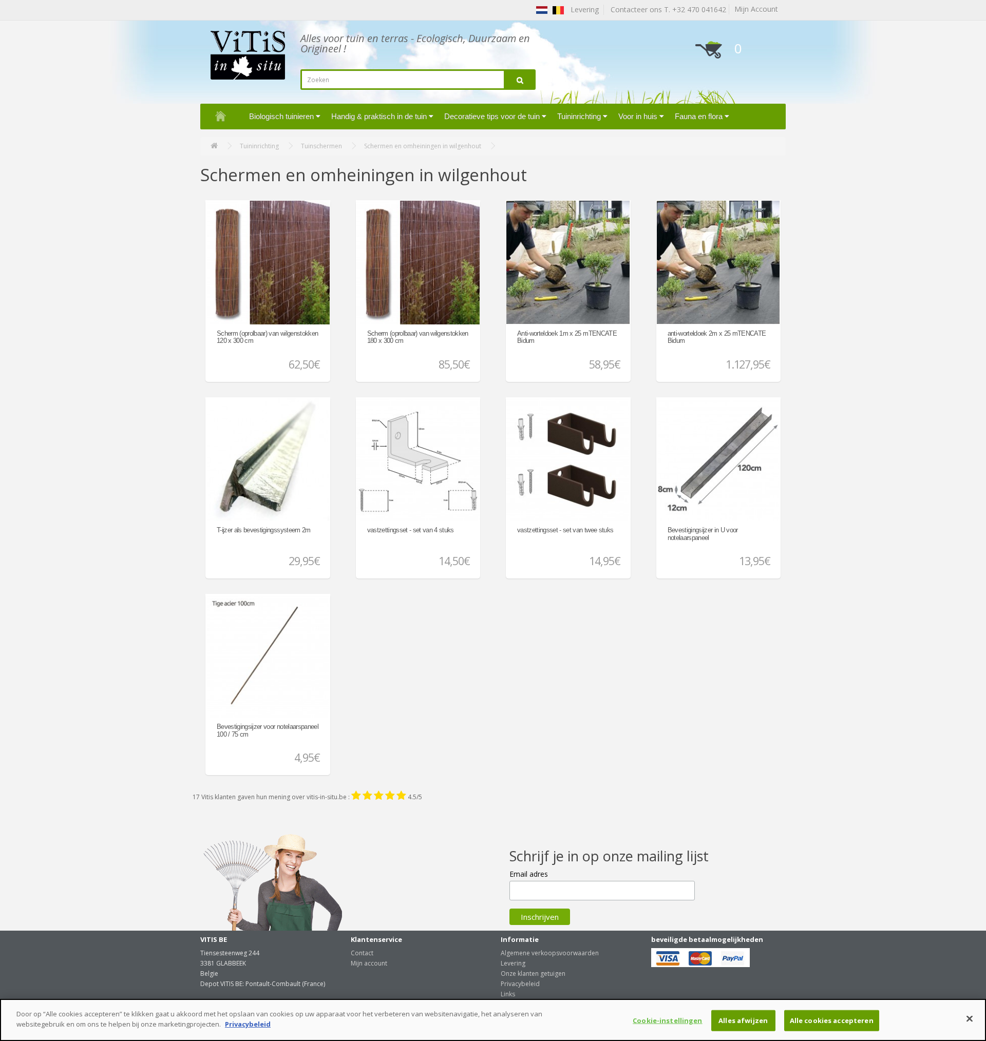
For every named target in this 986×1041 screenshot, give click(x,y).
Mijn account (369, 963)
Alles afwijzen (743, 1020)
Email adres (528, 874)
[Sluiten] (969, 1018)
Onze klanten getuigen (533, 973)
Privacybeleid (520, 983)
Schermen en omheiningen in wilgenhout (422, 146)
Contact (362, 953)
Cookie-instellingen (667, 1020)
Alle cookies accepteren (832, 1020)
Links (508, 994)
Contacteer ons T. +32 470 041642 (666, 9)
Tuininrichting (259, 146)
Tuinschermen (321, 146)
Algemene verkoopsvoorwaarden (550, 953)
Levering (513, 963)
